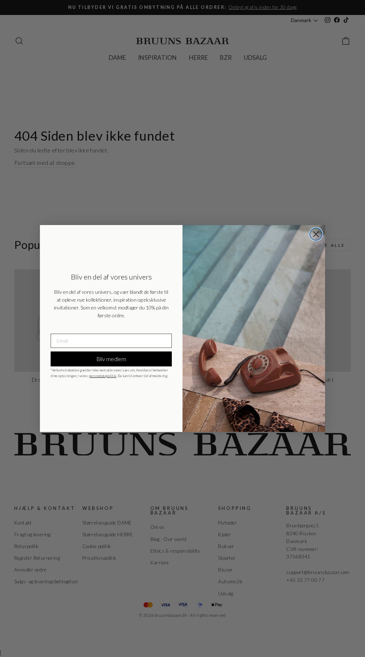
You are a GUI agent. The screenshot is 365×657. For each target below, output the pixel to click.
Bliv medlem (111, 358)
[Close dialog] (316, 234)
